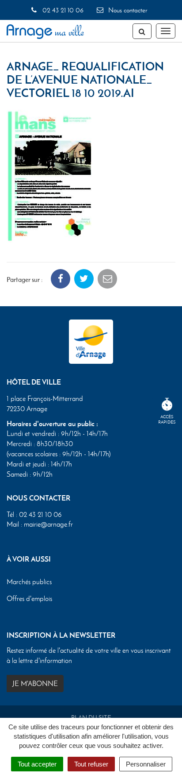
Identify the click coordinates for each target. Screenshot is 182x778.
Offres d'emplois (29, 598)
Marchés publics (29, 582)
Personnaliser (146, 764)
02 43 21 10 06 (62, 10)
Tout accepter (37, 764)
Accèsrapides (167, 419)
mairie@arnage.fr (48, 524)
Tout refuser (91, 764)
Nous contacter (126, 10)
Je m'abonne (35, 683)
